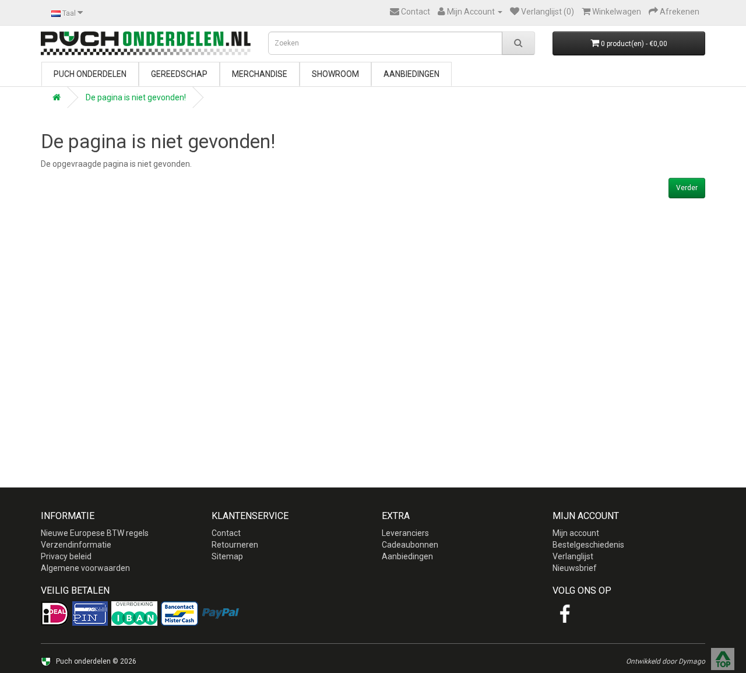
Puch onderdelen (90, 74)
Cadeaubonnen (410, 544)
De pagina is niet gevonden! (136, 97)
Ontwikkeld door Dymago (665, 661)
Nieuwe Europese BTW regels (95, 533)
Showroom (335, 74)
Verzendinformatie (76, 544)
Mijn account (576, 533)
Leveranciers (405, 533)
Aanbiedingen (411, 74)
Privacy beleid (66, 556)
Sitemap (227, 556)
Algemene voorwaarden (85, 568)
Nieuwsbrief (575, 568)
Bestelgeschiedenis (588, 544)
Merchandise (259, 74)
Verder (687, 188)
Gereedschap (179, 74)
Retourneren (235, 544)
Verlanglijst (573, 556)
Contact (226, 533)
